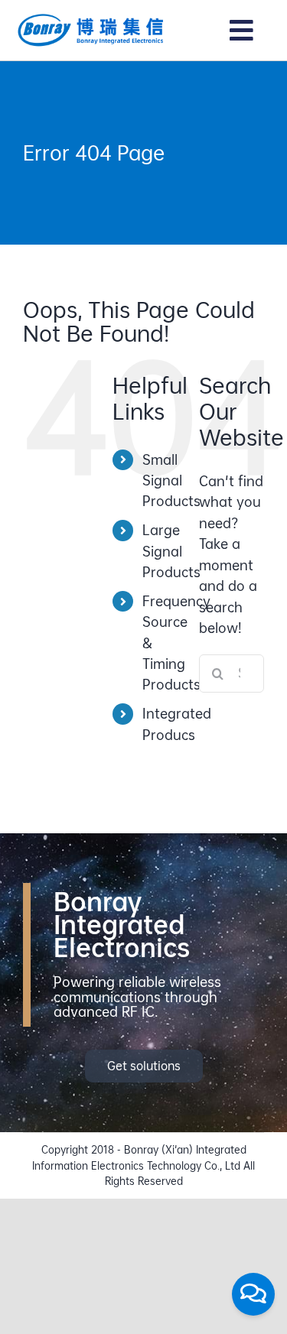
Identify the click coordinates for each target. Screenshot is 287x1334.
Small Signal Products (171, 480)
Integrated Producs (176, 724)
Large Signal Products (171, 551)
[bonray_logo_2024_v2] (91, 19)
